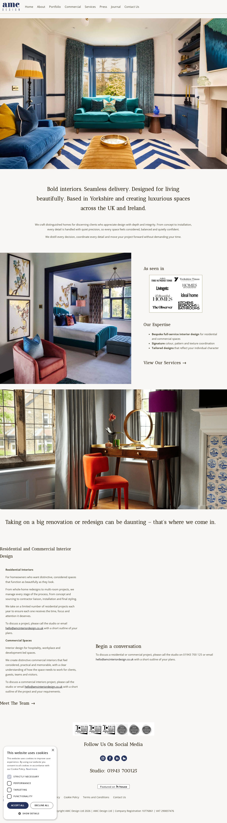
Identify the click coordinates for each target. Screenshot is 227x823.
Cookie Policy (71, 797)
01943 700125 (122, 771)
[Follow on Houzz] (124, 758)
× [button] (52, 750)
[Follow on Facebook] (110, 758)
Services (90, 7)
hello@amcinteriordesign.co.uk (24, 628)
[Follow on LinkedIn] (117, 758)
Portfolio (55, 7)
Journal (116, 7)
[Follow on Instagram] (103, 758)
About (41, 7)
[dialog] (30, 782)
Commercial (73, 7)
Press (103, 7)
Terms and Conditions (96, 797)
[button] (30, 813)
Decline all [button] (42, 805)
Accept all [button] (17, 805)
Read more (31, 769)
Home (29, 7)
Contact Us (131, 7)
